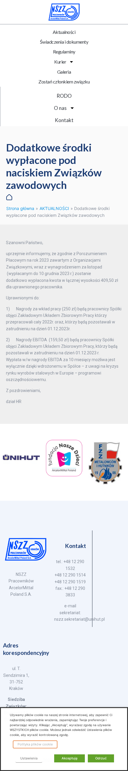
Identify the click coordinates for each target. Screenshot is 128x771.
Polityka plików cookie (35, 744)
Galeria (64, 72)
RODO (64, 96)
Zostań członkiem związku (64, 81)
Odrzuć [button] (101, 758)
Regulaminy (64, 51)
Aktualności (64, 32)
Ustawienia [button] (29, 758)
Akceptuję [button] (69, 758)
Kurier (60, 61)
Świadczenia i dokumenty (64, 42)
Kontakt (64, 120)
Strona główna (20, 208)
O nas (60, 108)
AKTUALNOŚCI (54, 208)
